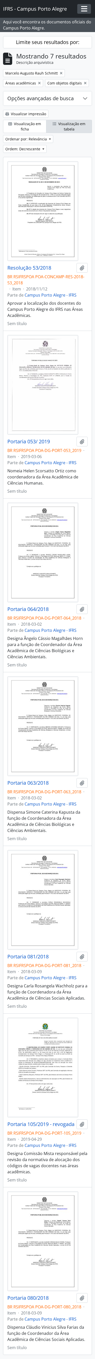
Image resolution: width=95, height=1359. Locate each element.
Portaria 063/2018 (28, 783)
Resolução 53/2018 (29, 268)
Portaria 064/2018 (28, 609)
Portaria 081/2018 (28, 957)
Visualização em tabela (71, 126)
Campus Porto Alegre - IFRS (51, 295)
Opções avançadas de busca (40, 98)
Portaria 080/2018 (28, 1298)
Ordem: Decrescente (23, 149)
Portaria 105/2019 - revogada (40, 1124)
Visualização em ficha (27, 126)
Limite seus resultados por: (47, 42)
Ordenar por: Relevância (26, 139)
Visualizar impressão (28, 113)
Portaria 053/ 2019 (28, 442)
